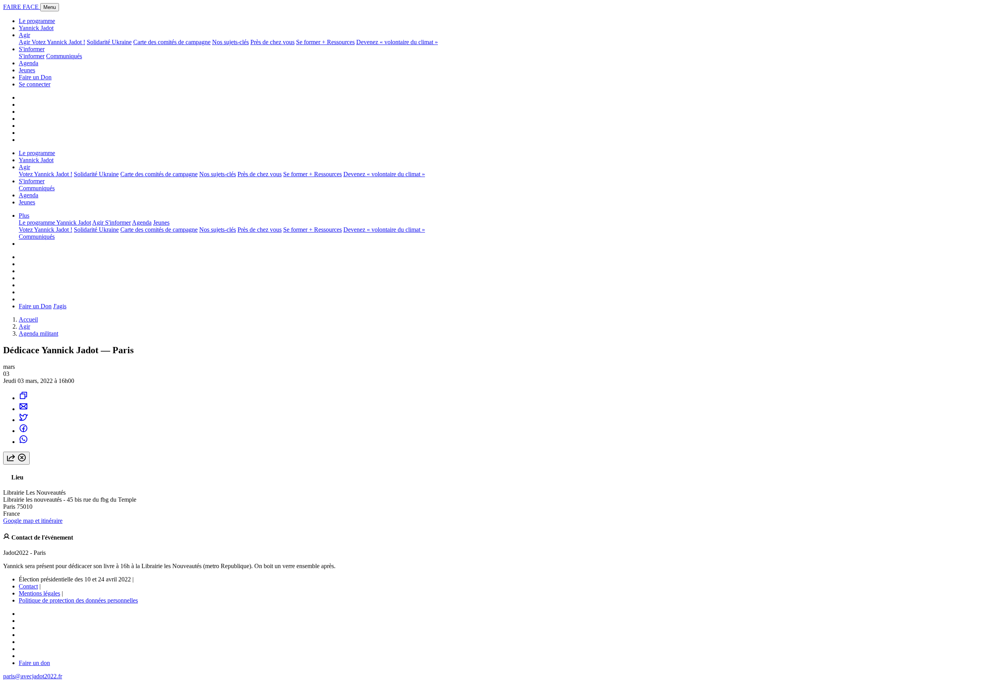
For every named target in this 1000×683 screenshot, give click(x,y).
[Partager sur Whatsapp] (23, 441)
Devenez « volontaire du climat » (397, 42)
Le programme (37, 21)
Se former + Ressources (325, 42)
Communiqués (64, 56)
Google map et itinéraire (32, 520)
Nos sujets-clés (230, 42)
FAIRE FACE (21, 7)
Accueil (28, 319)
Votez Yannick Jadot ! (58, 42)
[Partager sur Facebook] (23, 430)
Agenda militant (38, 333)
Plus (24, 215)
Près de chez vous (272, 42)
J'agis (59, 306)
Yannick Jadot (36, 28)
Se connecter (34, 84)
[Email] (23, 409)
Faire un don (34, 663)
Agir (24, 35)
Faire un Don (35, 77)
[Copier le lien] (23, 398)
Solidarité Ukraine (109, 42)
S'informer (32, 49)
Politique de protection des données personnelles (78, 600)
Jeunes (27, 70)
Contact (28, 586)
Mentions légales (39, 593)
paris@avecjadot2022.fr (32, 676)
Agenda (28, 63)
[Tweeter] (23, 420)
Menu (49, 7)
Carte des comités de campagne (172, 42)
